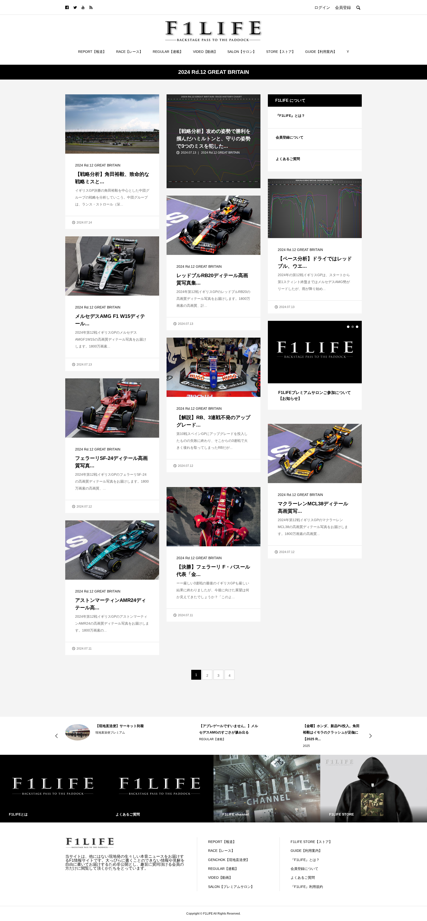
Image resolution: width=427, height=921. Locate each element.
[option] (315, 365)
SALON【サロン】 (241, 52)
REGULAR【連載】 (168, 52)
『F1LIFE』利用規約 (307, 887)
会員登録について (289, 137)
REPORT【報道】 (92, 52)
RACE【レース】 (129, 52)
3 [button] (357, 327)
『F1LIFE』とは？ (290, 116)
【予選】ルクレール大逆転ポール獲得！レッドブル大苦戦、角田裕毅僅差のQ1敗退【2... (332, 732)
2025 (202, 745)
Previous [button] (56, 735)
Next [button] (370, 735)
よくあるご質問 (288, 159)
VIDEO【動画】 (205, 52)
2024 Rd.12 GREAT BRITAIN (97, 165)
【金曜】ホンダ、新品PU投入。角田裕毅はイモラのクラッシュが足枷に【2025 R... (227, 732)
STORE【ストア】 (280, 52)
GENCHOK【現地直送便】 (229, 860)
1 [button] (348, 327)
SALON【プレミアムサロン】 (231, 887)
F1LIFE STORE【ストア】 (311, 842)
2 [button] (352, 327)
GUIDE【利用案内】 (321, 52)
